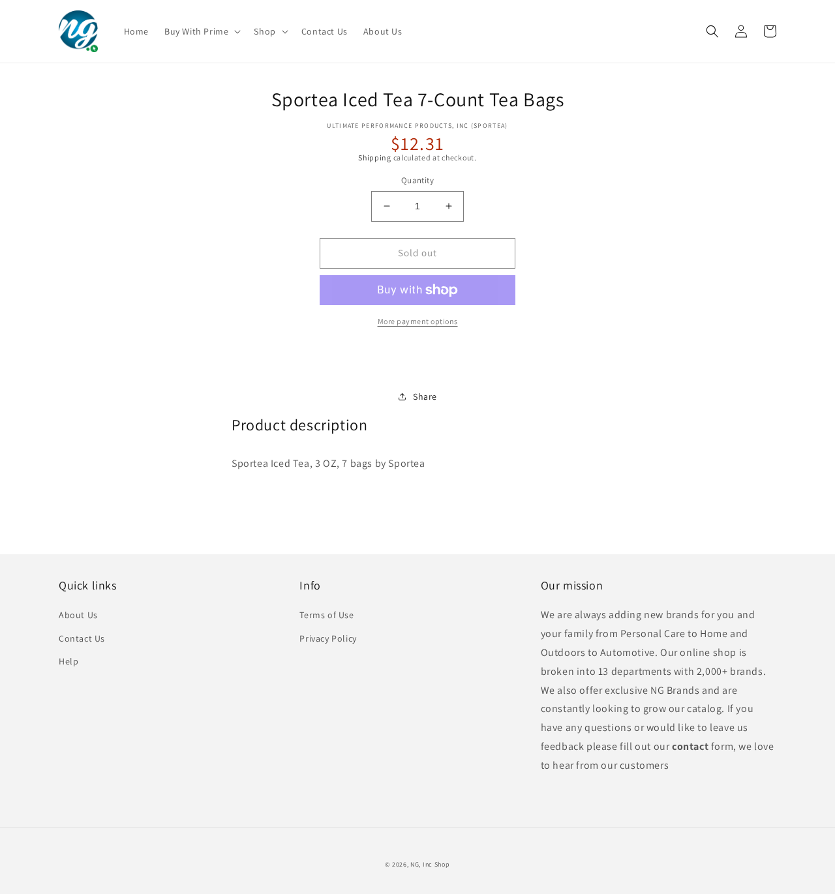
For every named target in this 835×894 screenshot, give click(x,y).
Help (68, 661)
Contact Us (82, 638)
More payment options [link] (418, 321)
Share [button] (425, 396)
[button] (201, 31)
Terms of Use (326, 615)
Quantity (417, 180)
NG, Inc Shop (429, 864)
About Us (78, 615)
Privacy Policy (327, 638)
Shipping (374, 157)
